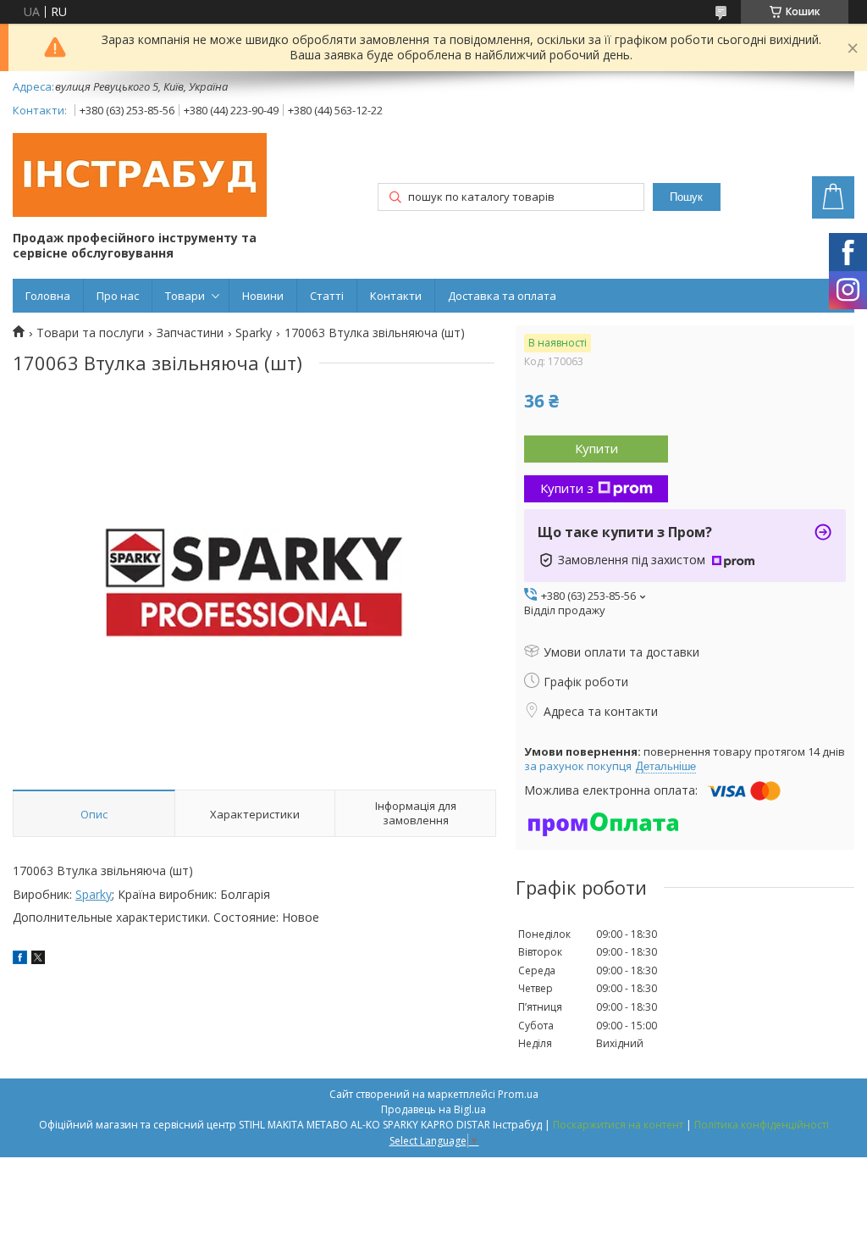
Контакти (396, 295)
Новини (263, 295)
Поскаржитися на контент (618, 1124)
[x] (38, 959)
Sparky (253, 333)
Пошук (686, 197)
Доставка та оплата (502, 295)
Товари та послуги (90, 333)
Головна (47, 295)
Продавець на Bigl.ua (433, 1109)
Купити (596, 448)
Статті (327, 295)
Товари (185, 295)
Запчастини (190, 333)
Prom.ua (518, 1094)
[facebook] (20, 959)
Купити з (567, 488)
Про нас (118, 295)
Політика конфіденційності (761, 1124)
